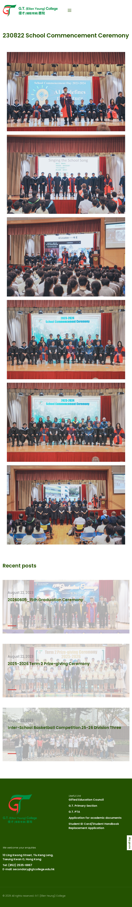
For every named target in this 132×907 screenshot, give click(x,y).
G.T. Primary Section (83, 806)
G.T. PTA (74, 812)
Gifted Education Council (86, 800)
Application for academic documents (95, 818)
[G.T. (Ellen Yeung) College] (30, 10)
